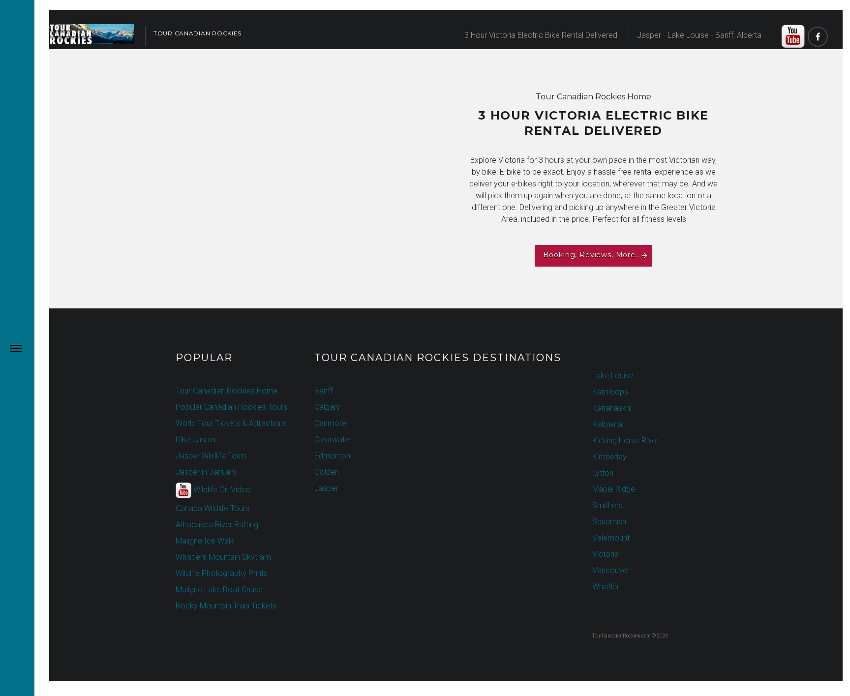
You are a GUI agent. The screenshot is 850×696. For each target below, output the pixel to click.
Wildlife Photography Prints (222, 573)
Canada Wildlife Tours (212, 508)
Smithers (607, 505)
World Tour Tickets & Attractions (231, 423)
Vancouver (611, 570)
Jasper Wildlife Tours (211, 455)
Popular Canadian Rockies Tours (231, 407)
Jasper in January (206, 472)
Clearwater (333, 439)
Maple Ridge (613, 489)
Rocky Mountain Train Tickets (226, 605)
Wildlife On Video (221, 489)
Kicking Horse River (625, 440)
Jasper (326, 488)
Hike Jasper (196, 439)
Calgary (327, 407)
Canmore (330, 423)
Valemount (611, 538)
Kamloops (610, 391)
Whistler (605, 586)
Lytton (602, 473)
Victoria (605, 554)
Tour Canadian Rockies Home (227, 390)
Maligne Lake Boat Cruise (219, 589)
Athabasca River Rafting (217, 524)
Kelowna (607, 424)
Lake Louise (613, 375)
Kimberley (609, 456)
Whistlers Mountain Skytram (223, 557)
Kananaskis (612, 408)
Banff (323, 390)
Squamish (609, 521)
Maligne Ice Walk (205, 540)
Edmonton (332, 455)
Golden (326, 472)
